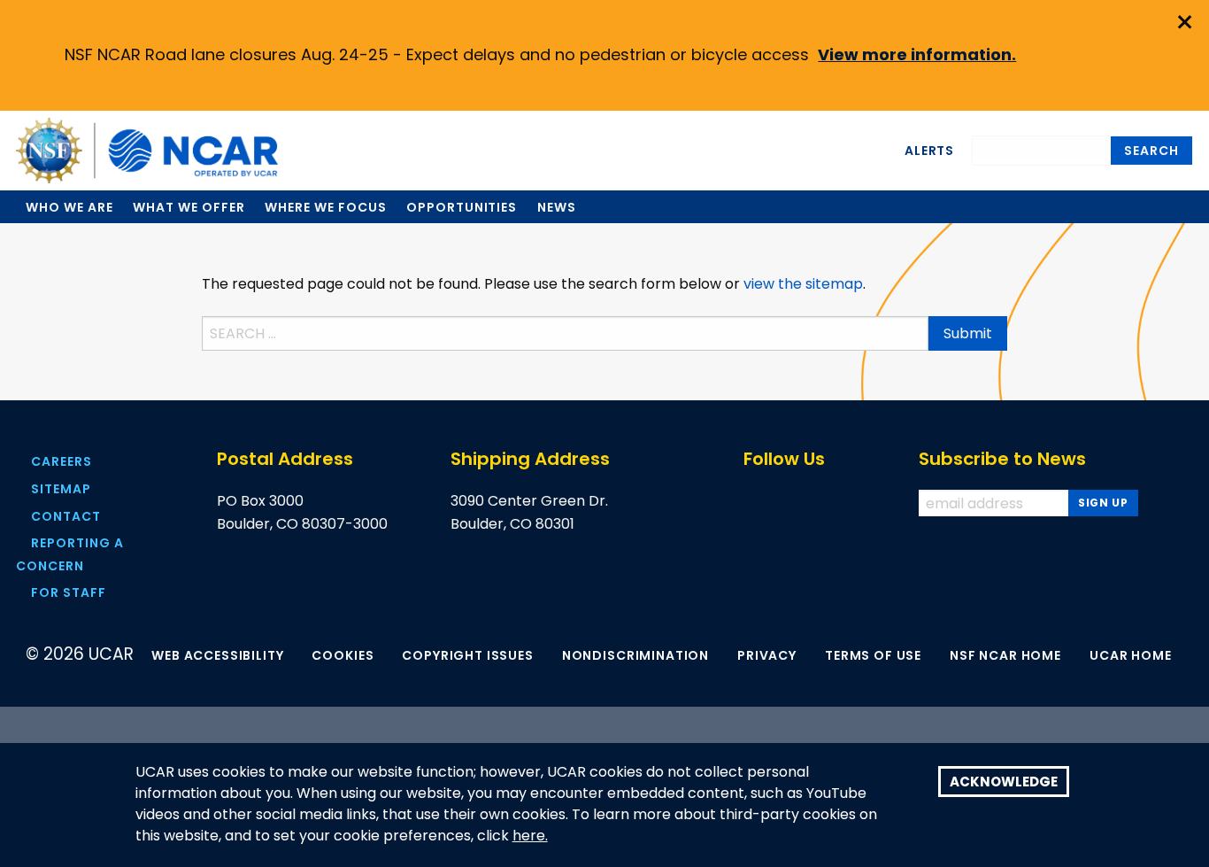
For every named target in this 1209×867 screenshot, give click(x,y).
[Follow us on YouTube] (826, 503)
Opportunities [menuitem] (461, 207)
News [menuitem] (556, 207)
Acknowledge (1004, 781)
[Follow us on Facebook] (751, 503)
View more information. (917, 54)
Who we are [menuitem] (69, 207)
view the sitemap (803, 284)
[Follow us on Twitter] (789, 503)
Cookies (342, 655)
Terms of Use (873, 655)
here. (530, 836)
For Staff (68, 592)
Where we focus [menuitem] (325, 207)
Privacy (767, 655)
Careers (61, 461)
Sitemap (61, 489)
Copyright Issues (467, 655)
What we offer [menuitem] (188, 207)
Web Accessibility (217, 655)
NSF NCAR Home (1005, 655)
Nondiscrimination (635, 655)
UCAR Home (1131, 655)
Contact (66, 516)
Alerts (929, 150)
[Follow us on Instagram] (863, 503)
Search (1151, 150)
